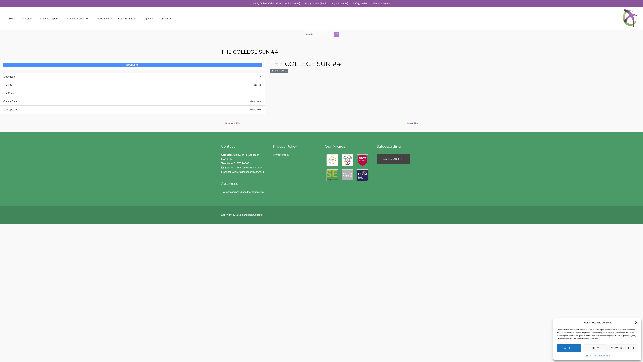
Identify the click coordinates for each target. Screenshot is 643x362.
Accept (569, 348)
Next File (414, 123)
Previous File (231, 123)
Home (11, 18)
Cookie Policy (590, 355)
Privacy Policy (604, 355)
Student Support (49, 18)
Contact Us (165, 18)
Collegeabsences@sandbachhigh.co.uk (243, 191)
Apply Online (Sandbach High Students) (326, 3)
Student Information (77, 18)
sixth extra (280, 71)
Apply (148, 18)
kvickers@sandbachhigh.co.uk (248, 171)
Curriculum (26, 18)
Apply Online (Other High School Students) (276, 3)
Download (132, 65)
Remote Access (381, 3)
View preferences (623, 348)
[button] (636, 322)
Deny (595, 348)
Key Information (127, 18)
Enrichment (103, 18)
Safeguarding (360, 3)
